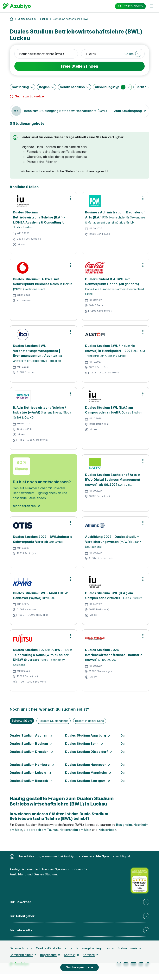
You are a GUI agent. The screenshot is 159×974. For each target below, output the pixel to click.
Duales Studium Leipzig (28, 773)
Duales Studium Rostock (29, 781)
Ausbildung (18, 874)
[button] (132, 53)
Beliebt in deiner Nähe (89, 720)
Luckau (44, 18)
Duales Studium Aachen (29, 735)
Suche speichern (79, 967)
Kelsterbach (107, 830)
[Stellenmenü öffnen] (70, 198)
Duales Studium (26, 18)
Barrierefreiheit (21, 955)
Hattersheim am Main (75, 830)
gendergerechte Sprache (95, 856)
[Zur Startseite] (17, 6)
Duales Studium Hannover (86, 765)
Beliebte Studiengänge (53, 720)
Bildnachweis (127, 948)
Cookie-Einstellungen (52, 948)
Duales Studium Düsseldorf (87, 752)
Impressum (48, 955)
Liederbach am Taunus (41, 830)
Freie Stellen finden (79, 66)
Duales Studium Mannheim (86, 773)
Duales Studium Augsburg (86, 735)
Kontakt (69, 955)
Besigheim (124, 825)
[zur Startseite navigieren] (11, 19)
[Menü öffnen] (151, 6)
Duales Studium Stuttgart (85, 781)
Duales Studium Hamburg (30, 765)
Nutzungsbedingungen (93, 948)
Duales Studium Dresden (29, 752)
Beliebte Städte (22, 720)
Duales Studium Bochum (29, 743)
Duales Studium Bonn (82, 743)
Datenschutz (19, 948)
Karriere (89, 955)
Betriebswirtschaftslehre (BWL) (71, 18)
